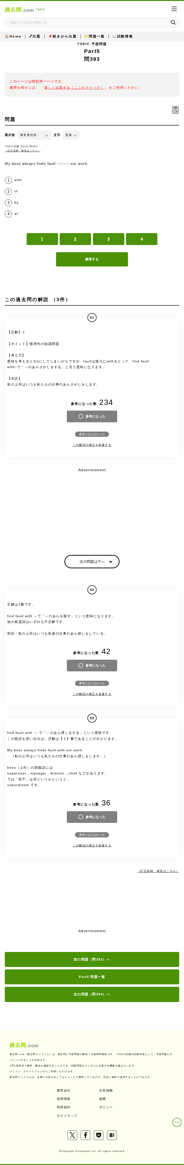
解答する (92, 259)
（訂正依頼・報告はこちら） (23, 150)
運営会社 (64, 1090)
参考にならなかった (92, 434)
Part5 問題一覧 (92, 977)
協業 (102, 1099)
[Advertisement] (92, 507)
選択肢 (10, 135)
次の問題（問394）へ (92, 994)
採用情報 (64, 1099)
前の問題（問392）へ (92, 959)
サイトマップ (67, 1116)
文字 (57, 135)
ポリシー (106, 1107)
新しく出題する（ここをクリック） (74, 87)
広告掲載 (106, 1090)
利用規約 (64, 1107)
